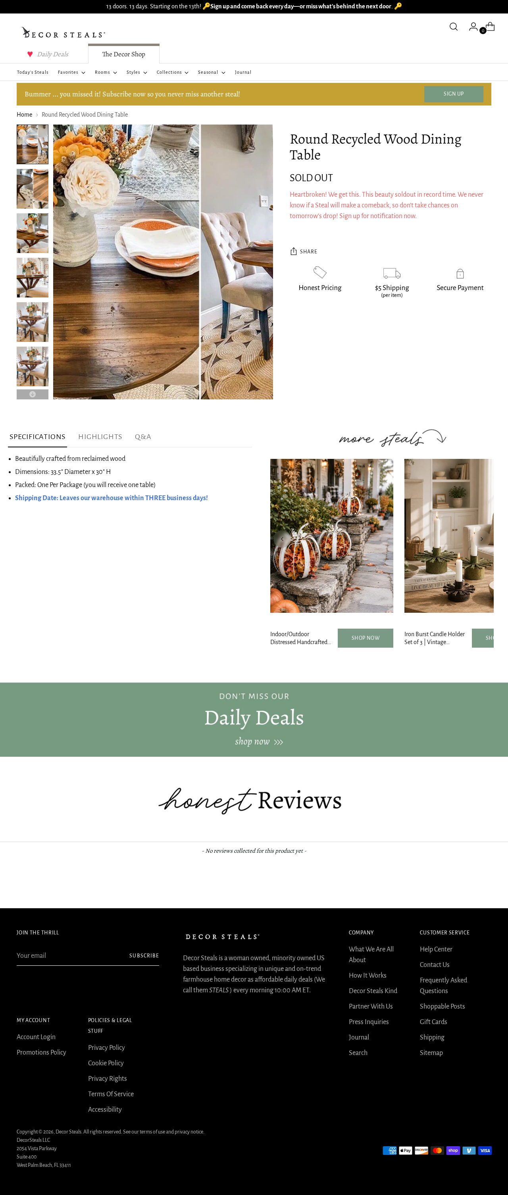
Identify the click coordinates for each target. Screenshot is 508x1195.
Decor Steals (68, 1132)
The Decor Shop (123, 54)
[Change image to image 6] (32, 366)
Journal (359, 1037)
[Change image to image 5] (32, 322)
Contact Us (435, 965)
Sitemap (431, 1053)
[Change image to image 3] (32, 233)
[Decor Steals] (64, 32)
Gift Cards (433, 1022)
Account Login (36, 1037)
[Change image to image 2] (32, 189)
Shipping (432, 1037)
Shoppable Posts (442, 1006)
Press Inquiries (369, 1022)
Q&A (143, 437)
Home (24, 114)
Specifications (37, 437)
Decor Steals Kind (373, 991)
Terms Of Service (111, 1094)
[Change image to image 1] (32, 144)
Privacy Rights (107, 1078)
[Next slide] (482, 539)
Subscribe (144, 956)
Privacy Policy (106, 1047)
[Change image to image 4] (32, 277)
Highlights (100, 437)
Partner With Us (371, 1006)
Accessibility (105, 1109)
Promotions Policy (41, 1052)
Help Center (436, 949)
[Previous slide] (282, 539)
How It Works (368, 975)
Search (358, 1053)
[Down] (32, 394)
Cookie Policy (106, 1063)
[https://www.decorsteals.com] (254, 720)
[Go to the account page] (470, 27)
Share (308, 252)
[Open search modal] (454, 27)
